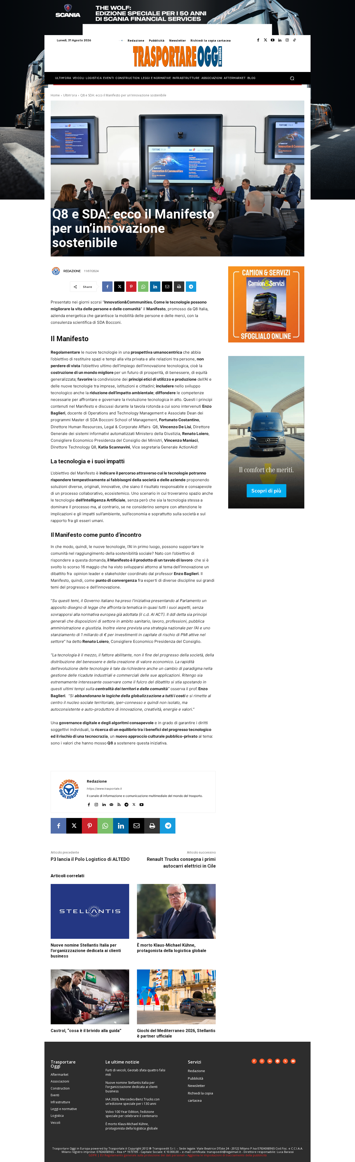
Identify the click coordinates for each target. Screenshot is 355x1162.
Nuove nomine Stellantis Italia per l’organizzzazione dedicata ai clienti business (86, 951)
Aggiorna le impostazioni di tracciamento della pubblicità (227, 1155)
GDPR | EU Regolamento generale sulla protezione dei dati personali (137, 1155)
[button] (292, 78)
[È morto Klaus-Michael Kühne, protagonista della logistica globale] (176, 911)
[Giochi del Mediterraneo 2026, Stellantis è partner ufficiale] (176, 997)
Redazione (72, 271)
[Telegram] (191, 286)
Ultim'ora (70, 95)
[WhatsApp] (143, 286)
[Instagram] (287, 40)
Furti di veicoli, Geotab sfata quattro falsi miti (135, 1072)
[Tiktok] (294, 40)
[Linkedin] (280, 40)
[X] (119, 286)
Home (55, 95)
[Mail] (111, 803)
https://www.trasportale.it (104, 788)
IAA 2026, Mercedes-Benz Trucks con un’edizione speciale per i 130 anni (133, 1101)
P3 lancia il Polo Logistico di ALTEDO (90, 859)
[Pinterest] (131, 286)
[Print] (179, 286)
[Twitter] (265, 40)
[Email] (167, 286)
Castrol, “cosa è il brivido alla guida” (86, 1030)
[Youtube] (272, 40)
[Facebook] (258, 40)
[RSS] (119, 803)
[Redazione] (57, 271)
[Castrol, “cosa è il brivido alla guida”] (90, 997)
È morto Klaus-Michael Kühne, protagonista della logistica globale (171, 948)
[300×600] (266, 512)
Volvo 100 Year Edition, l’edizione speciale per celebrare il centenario (132, 1114)
